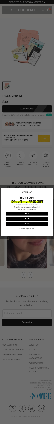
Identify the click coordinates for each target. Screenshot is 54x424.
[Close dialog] (51, 189)
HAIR (27, 224)
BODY (27, 218)
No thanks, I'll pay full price (27, 229)
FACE (27, 213)
